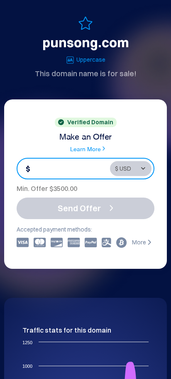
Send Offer (79, 208)
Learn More (85, 148)
